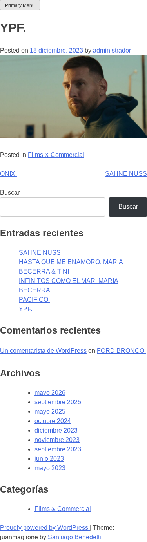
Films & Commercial (56, 154)
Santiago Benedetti (74, 537)
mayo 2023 (49, 468)
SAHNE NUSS (126, 173)
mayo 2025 (49, 411)
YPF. (25, 309)
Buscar (10, 192)
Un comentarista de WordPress (43, 350)
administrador (112, 50)
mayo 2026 (49, 392)
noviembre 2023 (57, 439)
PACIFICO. (34, 299)
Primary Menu (20, 5)
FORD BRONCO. (121, 350)
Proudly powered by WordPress (45, 527)
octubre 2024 (52, 421)
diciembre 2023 (56, 430)
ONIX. (8, 173)
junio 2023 (49, 458)
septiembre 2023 (57, 449)
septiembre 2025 (57, 402)
